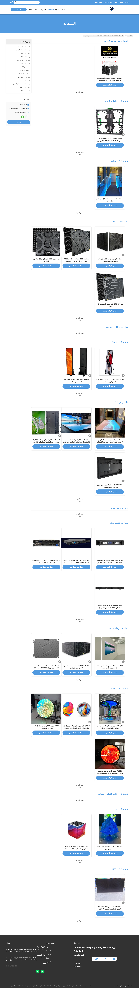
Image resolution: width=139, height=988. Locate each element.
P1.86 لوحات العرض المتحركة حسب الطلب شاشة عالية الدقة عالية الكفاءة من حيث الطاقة (76, 728)
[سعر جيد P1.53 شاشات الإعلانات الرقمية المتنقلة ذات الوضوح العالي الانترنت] (76, 362)
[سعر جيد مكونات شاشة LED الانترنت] (79, 622)
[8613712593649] (42, 971)
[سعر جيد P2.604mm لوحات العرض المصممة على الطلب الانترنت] (110, 287)
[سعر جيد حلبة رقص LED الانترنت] (79, 501)
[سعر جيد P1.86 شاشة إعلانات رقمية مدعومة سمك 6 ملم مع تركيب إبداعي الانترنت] (110, 362)
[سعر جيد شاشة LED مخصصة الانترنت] (79, 787)
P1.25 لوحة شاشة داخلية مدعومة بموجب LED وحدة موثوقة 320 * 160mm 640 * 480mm (46, 668)
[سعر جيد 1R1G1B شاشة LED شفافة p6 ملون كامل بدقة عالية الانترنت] (110, 181)
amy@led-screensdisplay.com (17, 108)
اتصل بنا (29, 9)
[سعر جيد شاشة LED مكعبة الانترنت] (79, 863)
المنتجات (51, 9)
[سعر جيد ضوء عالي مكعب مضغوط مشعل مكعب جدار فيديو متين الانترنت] (110, 829)
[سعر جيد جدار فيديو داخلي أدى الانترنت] (79, 682)
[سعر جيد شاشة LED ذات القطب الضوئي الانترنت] (79, 803)
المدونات (43, 9)
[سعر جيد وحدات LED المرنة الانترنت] (79, 516)
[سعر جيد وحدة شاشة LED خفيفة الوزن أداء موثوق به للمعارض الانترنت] (46, 242)
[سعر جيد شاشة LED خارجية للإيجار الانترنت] (79, 95)
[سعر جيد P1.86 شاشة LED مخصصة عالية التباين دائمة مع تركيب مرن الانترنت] (46, 709)
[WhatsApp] (27, 117)
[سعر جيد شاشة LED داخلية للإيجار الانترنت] (79, 155)
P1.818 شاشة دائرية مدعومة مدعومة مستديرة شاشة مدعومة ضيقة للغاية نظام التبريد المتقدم (110, 773)
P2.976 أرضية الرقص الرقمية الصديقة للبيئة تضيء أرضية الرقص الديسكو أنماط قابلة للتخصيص (46, 442)
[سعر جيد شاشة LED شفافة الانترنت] (79, 215)
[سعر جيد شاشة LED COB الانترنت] (79, 923)
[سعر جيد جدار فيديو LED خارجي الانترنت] (79, 336)
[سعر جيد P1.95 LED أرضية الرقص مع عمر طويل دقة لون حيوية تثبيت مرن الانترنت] (110, 468)
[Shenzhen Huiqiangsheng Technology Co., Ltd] (119, 9)
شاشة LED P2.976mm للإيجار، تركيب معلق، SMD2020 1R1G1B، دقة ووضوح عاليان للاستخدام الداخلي (110, 141)
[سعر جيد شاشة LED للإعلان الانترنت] (79, 396)
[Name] (16, 2)
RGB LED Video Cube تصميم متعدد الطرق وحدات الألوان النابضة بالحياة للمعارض (76, 849)
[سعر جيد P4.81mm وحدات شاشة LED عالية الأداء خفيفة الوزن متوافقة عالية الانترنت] (110, 242)
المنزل (62, 9)
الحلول (36, 9)
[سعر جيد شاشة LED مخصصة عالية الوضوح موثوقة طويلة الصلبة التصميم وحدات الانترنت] (110, 709)
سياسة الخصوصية (128, 985)
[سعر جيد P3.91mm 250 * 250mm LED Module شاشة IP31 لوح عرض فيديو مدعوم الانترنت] (76, 242)
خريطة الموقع (118, 985)
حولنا (57, 9)
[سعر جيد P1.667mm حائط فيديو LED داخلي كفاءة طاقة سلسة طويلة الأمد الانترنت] (110, 648)
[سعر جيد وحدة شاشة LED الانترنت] (79, 320)
